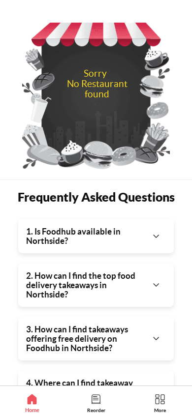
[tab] (32, 403)
